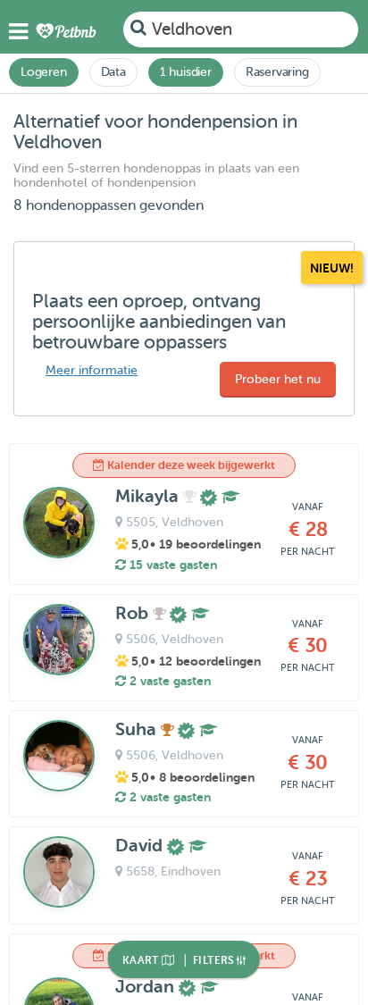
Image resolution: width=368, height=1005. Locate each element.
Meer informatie (92, 370)
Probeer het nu (278, 379)
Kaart (142, 960)
